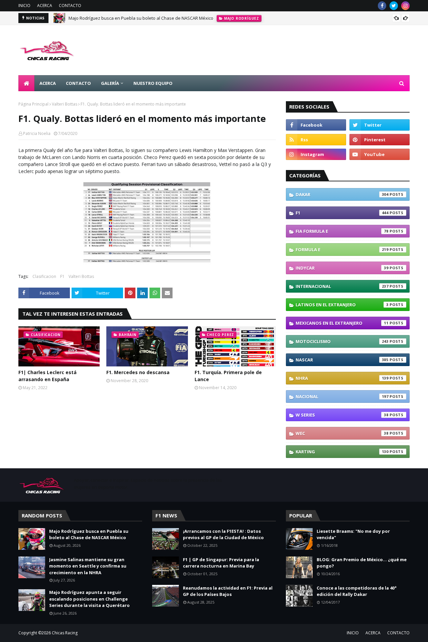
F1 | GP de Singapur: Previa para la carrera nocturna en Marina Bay (221, 562)
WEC (342, 433)
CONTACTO (70, 5)
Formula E (342, 250)
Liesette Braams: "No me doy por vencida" (353, 534)
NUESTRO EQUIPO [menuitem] (153, 83)
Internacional (342, 286)
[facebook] (382, 5)
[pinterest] (379, 139)
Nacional (342, 396)
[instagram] (405, 5)
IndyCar (342, 268)
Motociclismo (342, 341)
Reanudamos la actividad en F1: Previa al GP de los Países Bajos (228, 591)
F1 (62, 276)
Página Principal (33, 104)
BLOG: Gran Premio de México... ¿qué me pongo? (362, 562)
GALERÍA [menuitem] (110, 83)
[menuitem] (26, 83)
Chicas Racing (65, 633)
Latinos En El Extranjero (342, 305)
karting (342, 452)
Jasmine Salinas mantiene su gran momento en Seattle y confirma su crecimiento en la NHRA (87, 566)
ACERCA (44, 5)
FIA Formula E (342, 231)
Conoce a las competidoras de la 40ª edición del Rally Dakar (357, 591)
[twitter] (394, 5)
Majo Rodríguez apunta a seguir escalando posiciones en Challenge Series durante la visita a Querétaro (89, 598)
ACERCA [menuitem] (47, 83)
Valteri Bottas (64, 104)
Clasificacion (44, 276)
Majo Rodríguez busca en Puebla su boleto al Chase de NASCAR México (141, 18)
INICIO (24, 5)
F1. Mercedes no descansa (138, 372)
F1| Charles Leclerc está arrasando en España (47, 375)
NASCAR (342, 360)
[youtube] (379, 154)
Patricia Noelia (36, 133)
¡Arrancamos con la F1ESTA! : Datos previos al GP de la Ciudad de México (223, 534)
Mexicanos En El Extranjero (342, 323)
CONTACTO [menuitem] (78, 83)
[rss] (316, 139)
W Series (342, 415)
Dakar (342, 194)
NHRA (342, 378)
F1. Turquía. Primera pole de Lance (228, 375)
